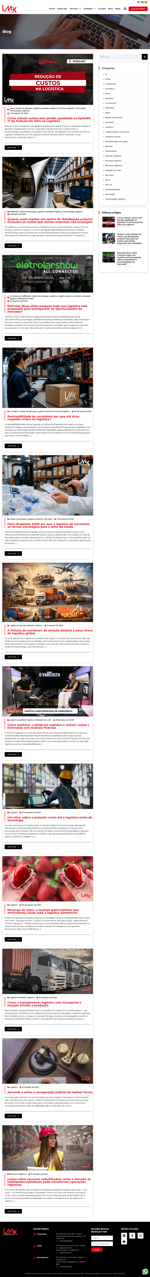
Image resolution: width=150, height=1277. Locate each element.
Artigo (108, 79)
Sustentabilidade (112, 189)
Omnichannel (110, 151)
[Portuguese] (142, 2)
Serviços (74, 9)
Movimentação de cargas (116, 141)
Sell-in (108, 180)
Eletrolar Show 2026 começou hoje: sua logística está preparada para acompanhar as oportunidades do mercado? (47, 308)
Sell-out (108, 184)
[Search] (145, 57)
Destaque (109, 98)
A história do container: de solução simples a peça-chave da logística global (50, 632)
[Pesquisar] (125, 8)
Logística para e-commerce (70, 296)
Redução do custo (26, 299)
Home (52, 9)
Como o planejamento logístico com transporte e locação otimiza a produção (44, 1004)
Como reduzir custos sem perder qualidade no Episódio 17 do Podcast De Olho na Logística (49, 119)
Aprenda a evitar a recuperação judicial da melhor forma (50, 1092)
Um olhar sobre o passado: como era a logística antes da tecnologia (49, 819)
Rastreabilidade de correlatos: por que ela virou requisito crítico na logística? (43, 418)
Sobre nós (62, 9)
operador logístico (50, 108)
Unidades (88, 9)
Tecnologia (81, 108)
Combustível (110, 84)
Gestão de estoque (23, 108)
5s (106, 74)
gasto (107, 112)
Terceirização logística (19, 111)
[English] (139, 2)
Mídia (117, 9)
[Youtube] (124, 1241)
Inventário (109, 122)
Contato (102, 9)
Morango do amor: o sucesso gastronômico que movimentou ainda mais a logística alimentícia (43, 911)
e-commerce (15, 296)
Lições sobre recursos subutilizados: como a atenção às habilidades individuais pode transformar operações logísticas (49, 1181)
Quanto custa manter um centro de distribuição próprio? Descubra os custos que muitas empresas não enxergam (50, 220)
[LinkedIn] (124, 1236)
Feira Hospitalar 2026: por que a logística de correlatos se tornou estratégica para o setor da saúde (48, 525)
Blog (110, 9)
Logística (37, 108)
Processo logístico (67, 108)
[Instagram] (140, 1236)
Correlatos (14, 411)
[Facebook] (132, 1236)
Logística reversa (112, 136)
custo (12, 108)
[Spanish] (146, 2)
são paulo (48, 519)
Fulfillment (14, 212)
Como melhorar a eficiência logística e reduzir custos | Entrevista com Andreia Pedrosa (48, 726)
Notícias (49, 411)
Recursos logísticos (18, 1174)
